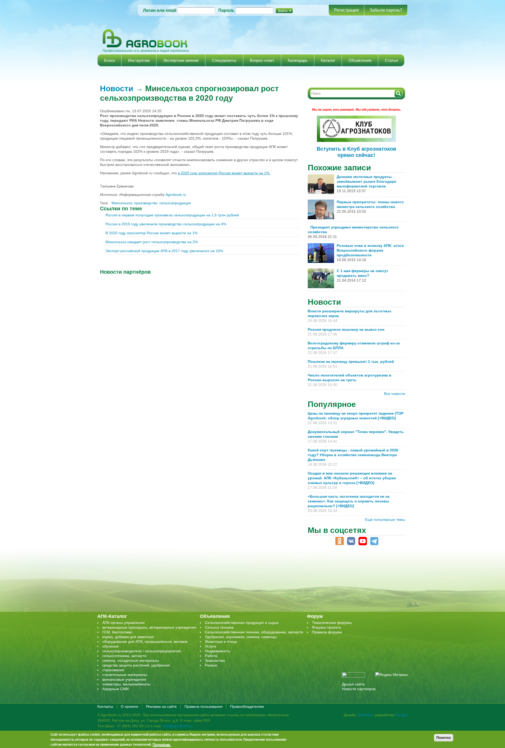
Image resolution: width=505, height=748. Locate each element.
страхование (113, 670)
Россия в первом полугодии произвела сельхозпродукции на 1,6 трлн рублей (172, 215)
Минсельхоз (122, 203)
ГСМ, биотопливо (117, 632)
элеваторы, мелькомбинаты (126, 684)
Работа (211, 656)
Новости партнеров (358, 689)
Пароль (226, 10)
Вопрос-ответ (262, 60)
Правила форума (327, 632)
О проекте (129, 706)
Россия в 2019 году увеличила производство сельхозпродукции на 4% (165, 224)
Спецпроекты (224, 60)
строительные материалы (124, 675)
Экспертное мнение (181, 60)
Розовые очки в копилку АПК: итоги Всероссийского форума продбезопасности (370, 250)
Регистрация (346, 10)
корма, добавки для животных (128, 637)
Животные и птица (221, 641)
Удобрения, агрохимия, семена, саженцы (241, 637)
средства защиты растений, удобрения (136, 665)
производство (146, 203)
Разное (211, 665)
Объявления (360, 60)
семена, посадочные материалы (130, 660)
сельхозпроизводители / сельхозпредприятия (141, 651)
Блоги (109, 60)
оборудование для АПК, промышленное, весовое (145, 641)
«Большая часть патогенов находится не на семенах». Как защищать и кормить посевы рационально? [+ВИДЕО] (349, 501)
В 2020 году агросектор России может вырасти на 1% (151, 233)
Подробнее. (162, 744)
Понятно (443, 738)
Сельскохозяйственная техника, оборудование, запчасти (254, 632)
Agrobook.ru (175, 194)
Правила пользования (203, 706)
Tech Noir (365, 715)
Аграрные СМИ (115, 689)
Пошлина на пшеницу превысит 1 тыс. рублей (353, 361)
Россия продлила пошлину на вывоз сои (346, 329)
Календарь (297, 60)
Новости (116, 88)
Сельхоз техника (219, 627)
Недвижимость (217, 651)
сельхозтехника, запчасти (124, 656)
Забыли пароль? (386, 10)
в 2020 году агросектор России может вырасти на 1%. (224, 173)
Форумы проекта (326, 627)
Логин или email (159, 10)
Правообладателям (247, 706)
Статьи (391, 60)
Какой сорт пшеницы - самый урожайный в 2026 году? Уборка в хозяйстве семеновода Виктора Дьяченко (353, 455)
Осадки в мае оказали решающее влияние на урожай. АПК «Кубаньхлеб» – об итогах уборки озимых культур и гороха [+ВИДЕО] (352, 478)
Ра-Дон (401, 715)
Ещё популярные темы (385, 519)
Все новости (394, 393)
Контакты (105, 706)
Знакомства (215, 660)
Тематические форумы (332, 622)
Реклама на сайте (161, 706)
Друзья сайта (353, 684)
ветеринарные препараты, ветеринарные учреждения (149, 627)
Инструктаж (139, 60)
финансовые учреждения (124, 679)
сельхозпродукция (175, 203)
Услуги (210, 646)
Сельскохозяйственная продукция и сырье (242, 622)
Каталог (328, 60)
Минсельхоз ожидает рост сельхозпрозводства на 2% (151, 242)
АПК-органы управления (123, 622)
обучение (110, 646)
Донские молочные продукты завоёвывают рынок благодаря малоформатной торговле (366, 181)
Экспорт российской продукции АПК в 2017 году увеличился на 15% (164, 251)
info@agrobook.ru (178, 726)
